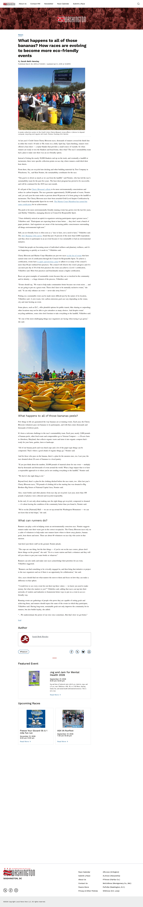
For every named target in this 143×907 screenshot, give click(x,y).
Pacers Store (83, 887)
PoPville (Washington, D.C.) (114, 887)
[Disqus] (54, 777)
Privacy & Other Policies (88, 891)
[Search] (138, 4)
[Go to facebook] (11, 890)
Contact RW (35, 4)
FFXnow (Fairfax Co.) (111, 880)
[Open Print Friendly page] (89, 652)
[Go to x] (5, 890)
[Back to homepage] (9, 3)
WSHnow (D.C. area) (111, 891)
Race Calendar (63, 4)
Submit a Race (79, 4)
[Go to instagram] (16, 890)
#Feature (23, 652)
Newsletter (48, 4)
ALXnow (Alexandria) (111, 876)
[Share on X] (77, 652)
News (20, 35)
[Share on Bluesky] (83, 652)
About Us (22, 4)
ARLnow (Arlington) (111, 872)
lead (19, 620)
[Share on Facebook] (71, 652)
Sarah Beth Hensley (30, 61)
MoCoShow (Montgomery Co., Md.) (117, 883)
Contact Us (83, 883)
